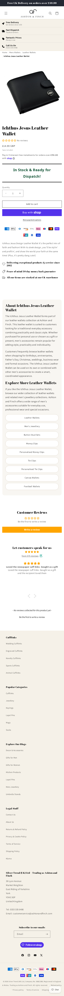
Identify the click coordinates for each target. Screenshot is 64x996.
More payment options (32, 220)
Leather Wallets (32, 417)
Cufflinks (10, 693)
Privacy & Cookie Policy (16, 836)
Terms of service (32, 990)
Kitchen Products (13, 772)
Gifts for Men (11, 757)
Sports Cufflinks (13, 665)
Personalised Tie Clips (32, 469)
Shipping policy (48, 990)
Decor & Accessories (14, 750)
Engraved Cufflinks (14, 651)
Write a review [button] (32, 529)
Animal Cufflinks (13, 673)
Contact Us (10, 814)
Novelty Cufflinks (13, 658)
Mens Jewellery (12, 787)
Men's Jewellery (32, 426)
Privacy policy (18, 990)
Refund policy (56, 985)
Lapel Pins (10, 715)
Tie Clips (32, 460)
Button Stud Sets (32, 434)
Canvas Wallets (32, 477)
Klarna (9, 858)
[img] (32, 552)
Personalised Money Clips (32, 452)
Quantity (6, 187)
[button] (6, 13)
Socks (8, 730)
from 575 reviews (30, 555)
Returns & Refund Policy (16, 829)
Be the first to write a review (32, 617)
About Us (10, 822)
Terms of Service (13, 844)
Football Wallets (32, 486)
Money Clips (32, 443)
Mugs (8, 722)
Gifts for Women (13, 765)
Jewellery (10, 700)
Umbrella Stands (13, 794)
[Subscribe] (47, 934)
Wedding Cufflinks (14, 643)
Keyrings (9, 708)
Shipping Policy (13, 851)
